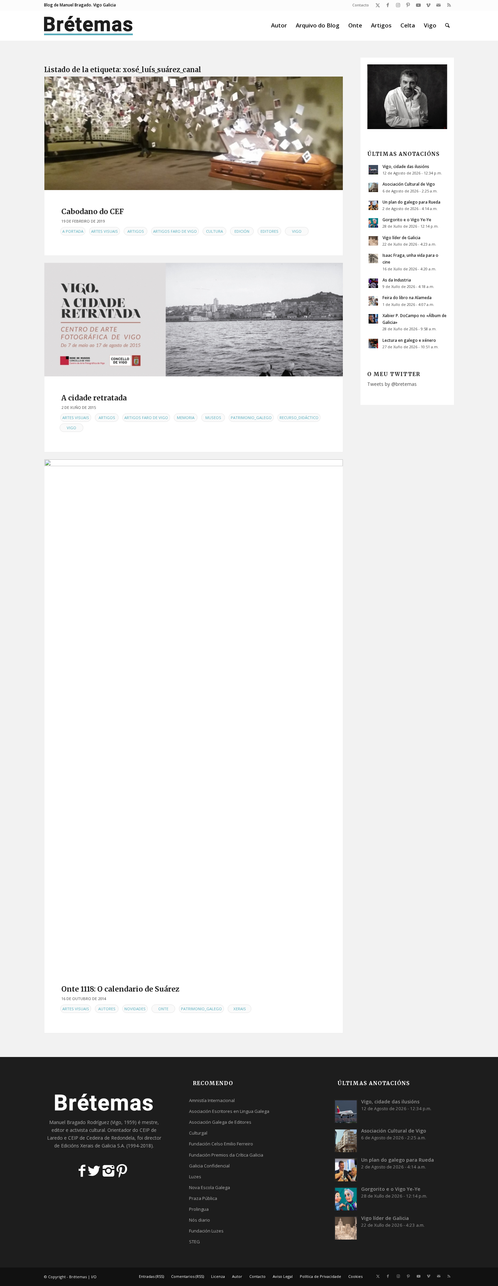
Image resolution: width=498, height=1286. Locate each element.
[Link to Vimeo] (428, 5)
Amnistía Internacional (212, 1100)
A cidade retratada (94, 397)
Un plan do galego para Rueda (411, 202)
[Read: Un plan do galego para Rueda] (373, 205)
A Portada (72, 231)
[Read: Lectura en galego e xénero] (373, 343)
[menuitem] (359, 5)
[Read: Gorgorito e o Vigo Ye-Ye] (373, 223)
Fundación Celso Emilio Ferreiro (221, 1144)
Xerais (239, 1008)
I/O (94, 1276)
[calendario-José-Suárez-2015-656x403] (193, 713)
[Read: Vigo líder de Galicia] (373, 241)
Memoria (185, 417)
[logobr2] (88, 25)
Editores (269, 231)
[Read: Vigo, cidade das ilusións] (373, 170)
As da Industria (396, 280)
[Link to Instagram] (398, 5)
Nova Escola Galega (209, 1187)
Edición (241, 231)
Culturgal (198, 1133)
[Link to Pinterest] (408, 5)
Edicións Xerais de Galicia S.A (92, 1145)
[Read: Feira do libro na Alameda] (373, 301)
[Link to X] (377, 5)
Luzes (195, 1177)
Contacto (360, 4)
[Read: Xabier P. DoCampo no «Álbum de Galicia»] (373, 319)
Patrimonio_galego (251, 417)
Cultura (214, 231)
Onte (163, 1008)
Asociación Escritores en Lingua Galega (229, 1111)
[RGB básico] (193, 319)
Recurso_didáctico (298, 417)
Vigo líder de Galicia (401, 237)
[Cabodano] (193, 133)
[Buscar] (447, 25)
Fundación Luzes (206, 1231)
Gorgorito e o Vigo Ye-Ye (406, 219)
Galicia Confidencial (209, 1166)
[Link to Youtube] (418, 5)
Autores (107, 1008)
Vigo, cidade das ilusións (405, 166)
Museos (213, 417)
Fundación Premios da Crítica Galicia (226, 1155)
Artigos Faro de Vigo (175, 231)
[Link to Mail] (438, 5)
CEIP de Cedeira (85, 1138)
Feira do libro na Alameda (407, 297)
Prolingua (199, 1209)
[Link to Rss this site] (449, 5)
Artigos (135, 231)
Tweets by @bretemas (392, 384)
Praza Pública (203, 1198)
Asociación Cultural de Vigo (408, 184)
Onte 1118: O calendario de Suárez (120, 989)
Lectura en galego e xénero (409, 340)
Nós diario (199, 1220)
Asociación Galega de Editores (220, 1122)
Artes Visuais (104, 231)
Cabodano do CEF (92, 211)
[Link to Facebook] (388, 5)
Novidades (135, 1008)
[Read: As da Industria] (373, 283)
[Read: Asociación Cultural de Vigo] (373, 187)
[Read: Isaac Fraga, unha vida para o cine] (373, 258)
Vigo (297, 231)
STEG (194, 1242)
